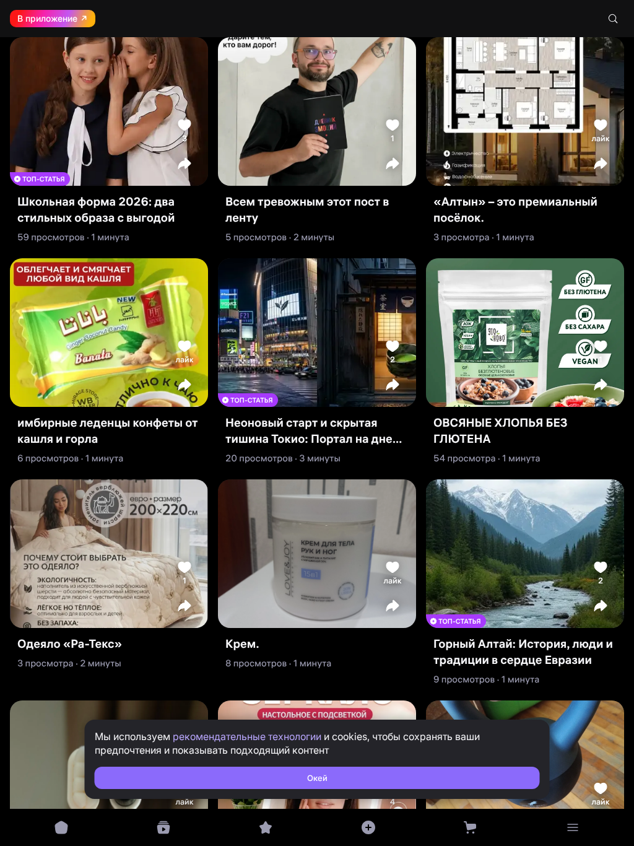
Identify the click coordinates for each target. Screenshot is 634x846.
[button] (184, 163)
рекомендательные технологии (247, 736)
